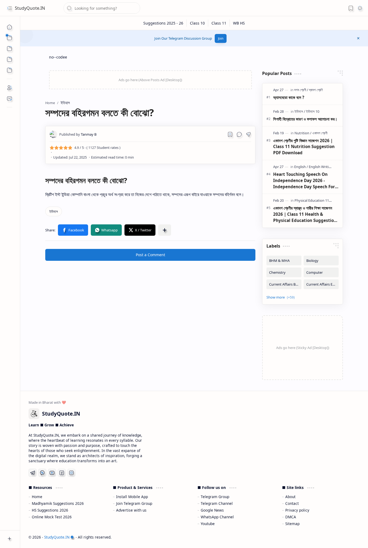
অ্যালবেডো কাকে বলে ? (288, 97)
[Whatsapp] (42, 473)
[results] (9, 70)
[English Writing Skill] (324, 166)
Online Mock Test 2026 (52, 516)
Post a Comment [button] (150, 254)
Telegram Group (215, 496)
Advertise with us (131, 510)
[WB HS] (239, 23)
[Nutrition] (302, 133)
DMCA (290, 516)
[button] (9, 8)
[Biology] (321, 260)
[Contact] (9, 98)
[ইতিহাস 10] (312, 111)
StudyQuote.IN (30, 8)
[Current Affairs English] (321, 284)
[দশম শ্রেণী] (301, 89)
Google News (212, 510)
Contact (292, 503)
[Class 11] (219, 23)
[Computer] (321, 272)
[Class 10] (197, 23)
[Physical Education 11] (312, 200)
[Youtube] (52, 473)
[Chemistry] (283, 272)
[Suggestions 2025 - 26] (163, 23)
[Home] (9, 27)
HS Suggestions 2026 (50, 510)
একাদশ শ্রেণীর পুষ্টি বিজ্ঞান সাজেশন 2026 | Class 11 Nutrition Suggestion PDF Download (304, 147)
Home (37, 496)
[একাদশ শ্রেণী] (319, 133)
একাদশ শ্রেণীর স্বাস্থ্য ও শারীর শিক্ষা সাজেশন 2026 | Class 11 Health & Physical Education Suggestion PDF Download (304, 214)
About (290, 496)
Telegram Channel (217, 503)
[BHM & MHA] (283, 260)
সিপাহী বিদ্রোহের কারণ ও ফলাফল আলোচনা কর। (305, 119)
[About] (9, 87)
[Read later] (230, 134)
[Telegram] (33, 473)
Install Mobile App (132, 496)
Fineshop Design (344, 537)
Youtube (208, 523)
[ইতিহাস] (53, 211)
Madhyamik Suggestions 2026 (58, 503)
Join (220, 38)
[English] (301, 166)
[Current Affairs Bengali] (283, 284)
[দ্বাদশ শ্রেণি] (316, 89)
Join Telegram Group (134, 503)
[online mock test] (9, 59)
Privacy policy (297, 510)
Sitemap (292, 523)
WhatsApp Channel (217, 516)
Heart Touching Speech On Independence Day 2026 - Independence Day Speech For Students (304, 181)
